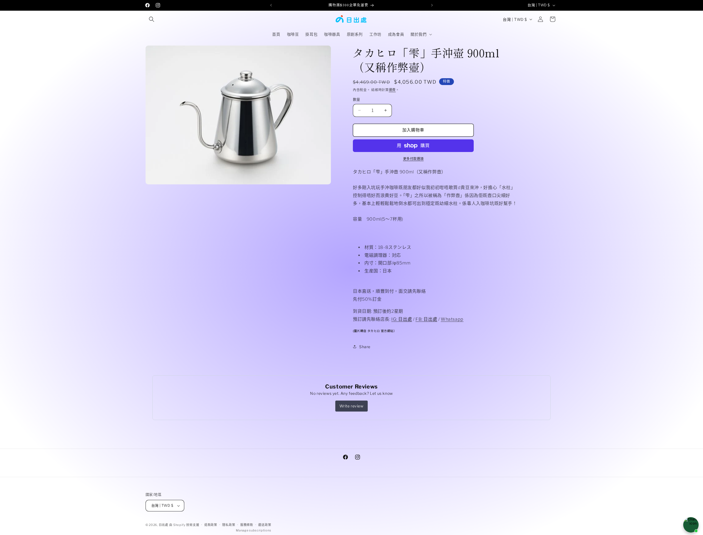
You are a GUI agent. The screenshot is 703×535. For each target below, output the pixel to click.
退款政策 (210, 525)
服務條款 (246, 525)
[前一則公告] (271, 5)
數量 (356, 99)
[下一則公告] (432, 5)
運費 (392, 90)
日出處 (163, 525)
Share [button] (364, 346)
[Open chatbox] (691, 525)
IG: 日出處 (401, 319)
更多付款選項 (413, 159)
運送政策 (264, 525)
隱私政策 (228, 525)
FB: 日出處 (426, 319)
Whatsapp (452, 319)
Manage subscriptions (253, 530)
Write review (351, 406)
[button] (152, 19)
